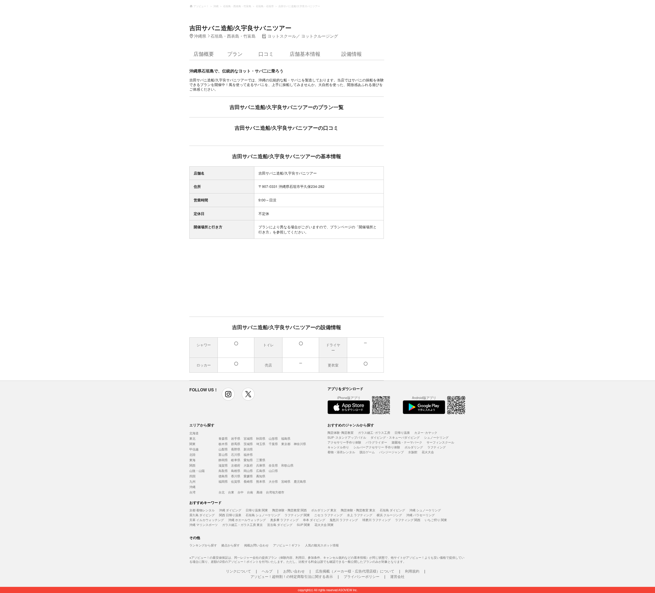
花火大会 (428, 452)
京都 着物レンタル (202, 510)
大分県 (273, 481)
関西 (192, 465)
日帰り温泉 (402, 432)
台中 (240, 492)
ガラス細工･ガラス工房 (374, 432)
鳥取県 (223, 470)
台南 (250, 492)
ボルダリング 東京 (323, 510)
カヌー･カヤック (425, 432)
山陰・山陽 (197, 470)
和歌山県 (287, 465)
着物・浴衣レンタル (341, 452)
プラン (235, 53)
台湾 (192, 492)
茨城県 (248, 443)
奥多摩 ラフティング (284, 519)
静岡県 (223, 460)
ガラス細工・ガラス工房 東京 (242, 524)
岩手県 (235, 438)
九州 (192, 481)
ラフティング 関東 (297, 515)
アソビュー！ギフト (287, 545)
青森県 (223, 438)
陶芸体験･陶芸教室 (341, 432)
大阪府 (248, 465)
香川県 (235, 476)
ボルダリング (414, 447)
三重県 (260, 460)
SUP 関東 (303, 524)
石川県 (235, 454)
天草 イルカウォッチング (206, 519)
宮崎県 (285, 481)
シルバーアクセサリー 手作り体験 (376, 447)
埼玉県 (260, 443)
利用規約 (412, 571)
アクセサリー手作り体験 (344, 442)
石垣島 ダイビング (392, 510)
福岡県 (223, 481)
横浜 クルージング (389, 515)
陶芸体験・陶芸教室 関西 (289, 510)
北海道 (194, 433)
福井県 (248, 454)
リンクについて (238, 571)
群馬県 (235, 443)
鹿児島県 (300, 481)
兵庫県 (260, 465)
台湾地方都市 (275, 492)
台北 (222, 492)
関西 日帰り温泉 (230, 515)
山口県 (273, 470)
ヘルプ (267, 571)
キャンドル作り (338, 447)
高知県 (260, 476)
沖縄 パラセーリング (420, 515)
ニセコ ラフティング (328, 515)
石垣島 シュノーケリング (263, 515)
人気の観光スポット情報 (322, 545)
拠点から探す (230, 545)
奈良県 (273, 465)
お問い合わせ (294, 571)
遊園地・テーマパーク (406, 442)
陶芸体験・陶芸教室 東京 (358, 510)
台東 (231, 492)
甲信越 (194, 449)
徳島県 (223, 476)
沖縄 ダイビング (230, 510)
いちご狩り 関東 (436, 519)
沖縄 (192, 486)
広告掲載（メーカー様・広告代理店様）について (354, 571)
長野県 (235, 449)
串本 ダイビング (314, 519)
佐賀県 (235, 481)
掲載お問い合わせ (256, 545)
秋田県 (260, 438)
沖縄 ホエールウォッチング (247, 519)
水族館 (412, 452)
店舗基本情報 (305, 53)
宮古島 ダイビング (279, 524)
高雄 (259, 492)
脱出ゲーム (367, 452)
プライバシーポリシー (361, 576)
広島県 (260, 470)
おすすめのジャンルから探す (351, 424)
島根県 (235, 470)
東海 (192, 460)
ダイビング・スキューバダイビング (395, 437)
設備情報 (351, 53)
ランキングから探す (203, 545)
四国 (192, 476)
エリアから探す (201, 424)
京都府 (235, 465)
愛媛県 (248, 476)
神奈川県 (300, 443)
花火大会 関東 (324, 524)
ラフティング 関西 (407, 519)
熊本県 (260, 481)
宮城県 (248, 438)
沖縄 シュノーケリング (425, 510)
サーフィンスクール (440, 442)
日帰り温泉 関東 (257, 510)
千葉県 (273, 443)
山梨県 (223, 449)
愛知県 (248, 460)
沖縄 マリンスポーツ (203, 524)
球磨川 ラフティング (376, 519)
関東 (192, 443)
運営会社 (397, 576)
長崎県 (248, 481)
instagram (228, 394)
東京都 (285, 443)
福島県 (285, 438)
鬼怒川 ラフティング (344, 519)
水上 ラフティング (359, 515)
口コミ (266, 53)
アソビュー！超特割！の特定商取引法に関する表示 (291, 576)
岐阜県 (235, 460)
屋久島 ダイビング (202, 515)
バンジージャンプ (391, 452)
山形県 (273, 438)
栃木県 (223, 443)
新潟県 (248, 449)
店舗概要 (203, 53)
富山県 (223, 454)
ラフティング (436, 447)
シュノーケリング (436, 437)
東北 (192, 438)
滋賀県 (223, 465)
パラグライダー (376, 442)
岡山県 (248, 470)
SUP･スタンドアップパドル (347, 437)
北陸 (192, 454)
